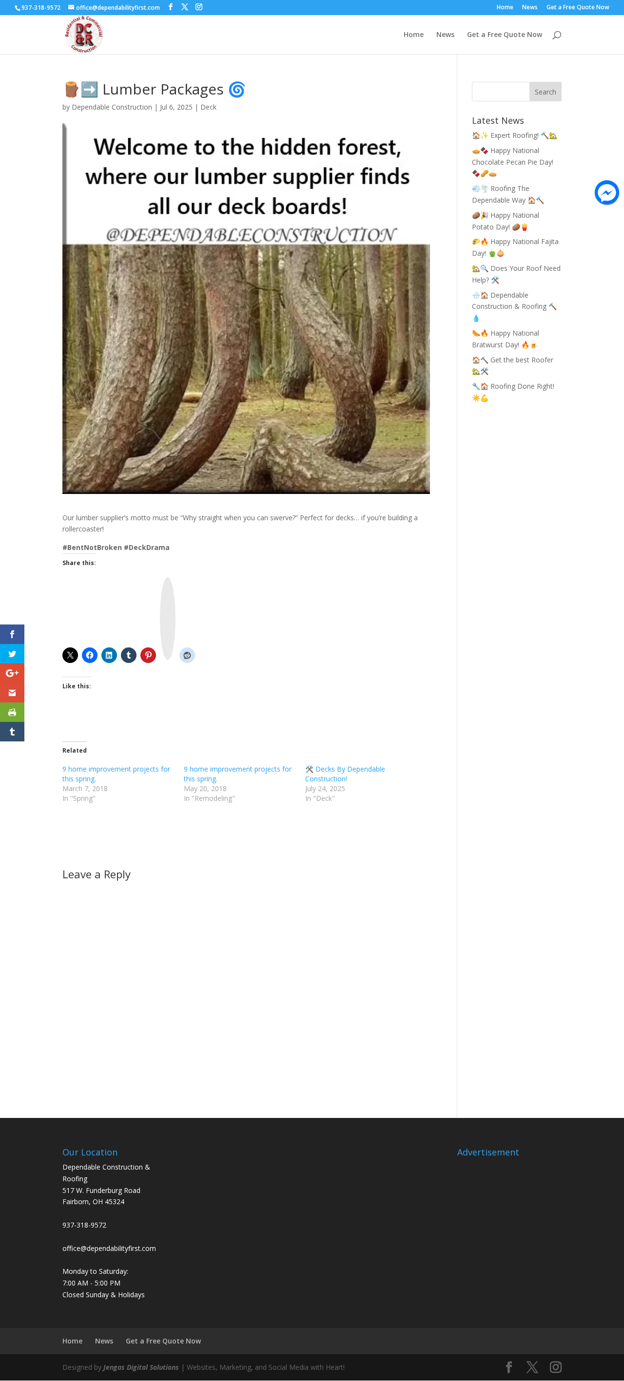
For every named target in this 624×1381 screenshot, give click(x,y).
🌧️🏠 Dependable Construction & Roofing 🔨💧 (514, 306)
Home (505, 7)
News (530, 7)
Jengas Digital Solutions (141, 1367)
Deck (208, 107)
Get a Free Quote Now (577, 7)
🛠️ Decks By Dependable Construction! (345, 773)
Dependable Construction (112, 107)
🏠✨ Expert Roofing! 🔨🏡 (514, 135)
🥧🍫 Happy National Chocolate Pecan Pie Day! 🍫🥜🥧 (512, 162)
